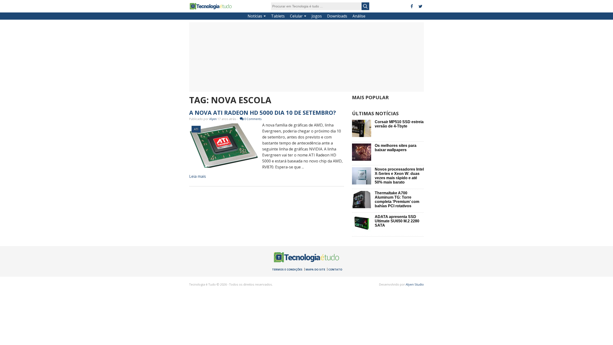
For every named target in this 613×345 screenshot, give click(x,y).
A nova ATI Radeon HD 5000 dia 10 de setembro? (262, 112)
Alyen (213, 119)
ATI (196, 129)
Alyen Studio (415, 284)
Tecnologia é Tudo (210, 6)
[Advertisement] (306, 57)
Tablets (278, 16)
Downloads (337, 16)
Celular (296, 16)
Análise (358, 16)
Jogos (317, 16)
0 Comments (252, 119)
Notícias (255, 16)
